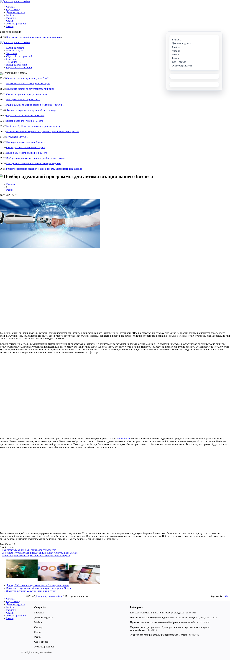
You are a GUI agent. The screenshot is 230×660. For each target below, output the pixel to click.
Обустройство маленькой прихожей (25, 115)
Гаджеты (11, 18)
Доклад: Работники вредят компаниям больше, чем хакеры (37, 585)
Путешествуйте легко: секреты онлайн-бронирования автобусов (36, 555)
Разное (9, 26)
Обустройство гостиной (19, 67)
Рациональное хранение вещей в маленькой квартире (35, 104)
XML (227, 596)
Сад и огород (13, 9)
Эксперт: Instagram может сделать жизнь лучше (31, 591)
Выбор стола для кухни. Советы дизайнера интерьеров (35, 158)
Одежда (10, 6)
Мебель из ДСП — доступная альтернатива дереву (33, 126)
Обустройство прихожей (19, 56)
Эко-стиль (11, 53)
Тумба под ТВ (13, 62)
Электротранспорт (16, 23)
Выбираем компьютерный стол (23, 99)
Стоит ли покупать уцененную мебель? (27, 78)
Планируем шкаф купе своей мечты (25, 142)
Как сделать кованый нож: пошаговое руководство (33, 37)
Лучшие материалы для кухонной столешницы (31, 110)
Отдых (9, 20)
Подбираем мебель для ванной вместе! (27, 152)
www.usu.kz (123, 438)
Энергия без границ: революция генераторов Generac (158, 635)
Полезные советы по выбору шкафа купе (28, 83)
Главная (10, 184)
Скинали (11, 59)
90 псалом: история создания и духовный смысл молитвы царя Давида (44, 168)
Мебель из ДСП (14, 50)
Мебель (10, 15)
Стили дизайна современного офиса (25, 147)
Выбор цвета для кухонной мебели (24, 120)
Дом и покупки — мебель (49, 596)
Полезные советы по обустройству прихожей (30, 88)
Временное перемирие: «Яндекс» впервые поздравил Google (38, 588)
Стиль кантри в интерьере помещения (26, 94)
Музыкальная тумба (17, 136)
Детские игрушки (15, 12)
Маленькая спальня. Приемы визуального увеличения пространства (42, 131)
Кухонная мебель (15, 47)
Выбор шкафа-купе (16, 64)
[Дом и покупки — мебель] (15, 1)
